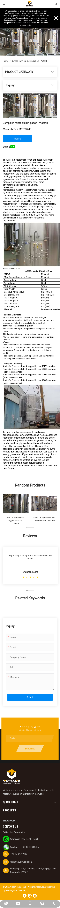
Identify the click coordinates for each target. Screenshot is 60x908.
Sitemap (22, 890)
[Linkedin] (30, 896)
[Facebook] (25, 896)
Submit (30, 697)
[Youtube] (35, 896)
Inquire (17, 138)
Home (6, 61)
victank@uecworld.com (21, 862)
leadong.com (11, 890)
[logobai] (11, 776)
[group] (16, 509)
